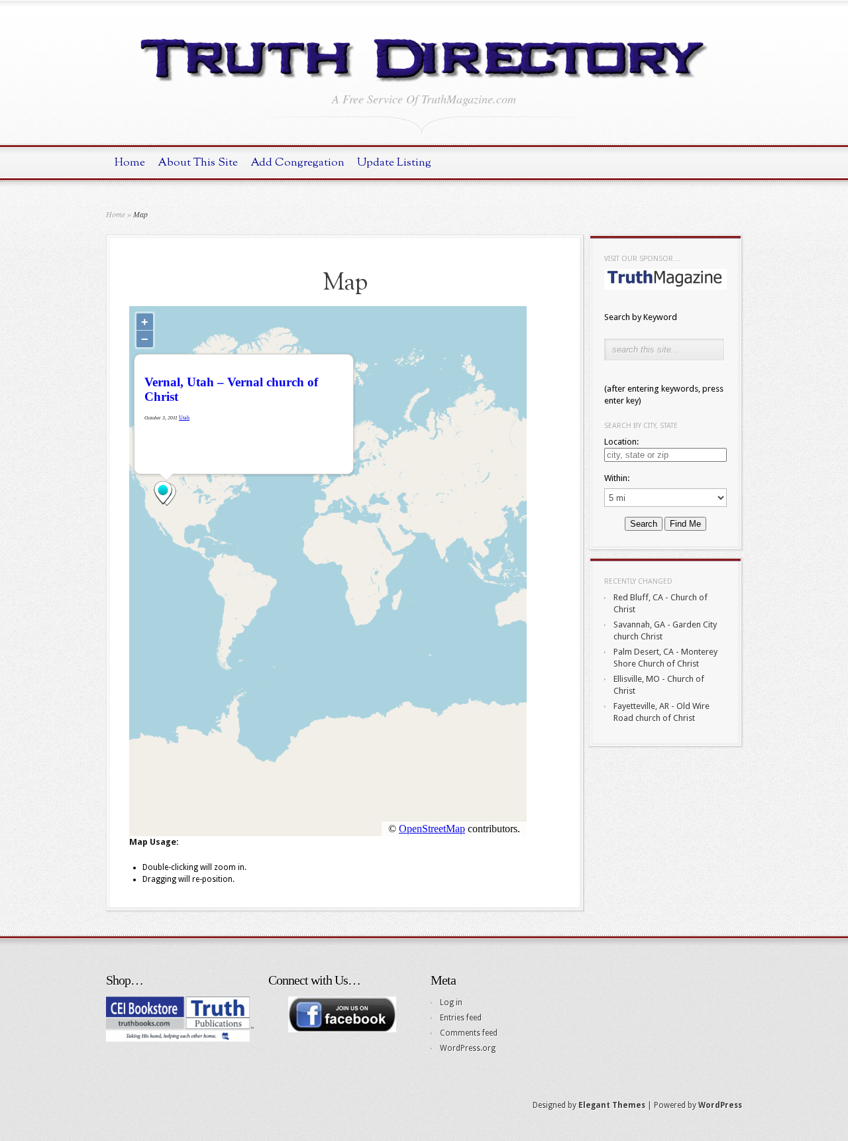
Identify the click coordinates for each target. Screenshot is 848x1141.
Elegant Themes (611, 1105)
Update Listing (394, 162)
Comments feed (469, 1033)
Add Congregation (297, 162)
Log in (451, 1002)
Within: (616, 478)
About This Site (198, 162)
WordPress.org (468, 1048)
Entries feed (461, 1017)
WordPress (720, 1105)
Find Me (685, 524)
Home (130, 162)
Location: (621, 442)
